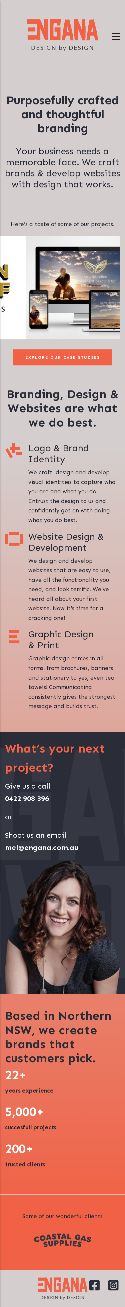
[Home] (62, 35)
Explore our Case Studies (62, 357)
